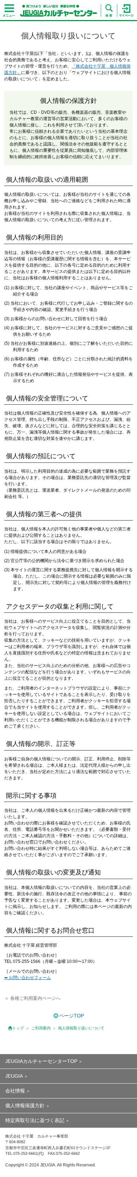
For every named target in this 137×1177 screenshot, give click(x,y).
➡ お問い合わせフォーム (27, 977)
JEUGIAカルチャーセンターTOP (41, 1061)
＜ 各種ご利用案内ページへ (32, 998)
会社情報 (15, 1091)
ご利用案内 (41, 1028)
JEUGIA (14, 1076)
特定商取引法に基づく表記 (34, 1120)
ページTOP (71, 1016)
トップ (18, 1028)
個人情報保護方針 (25, 1105)
